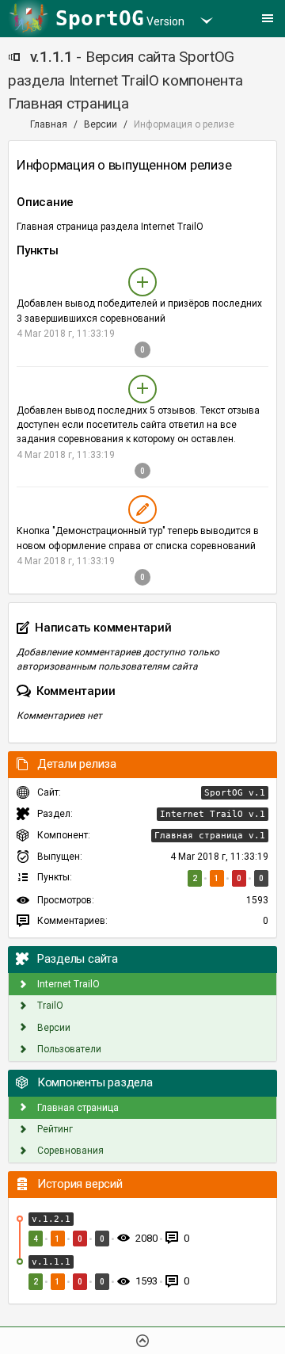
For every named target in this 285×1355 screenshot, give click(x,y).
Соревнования (69, 1150)
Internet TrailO (67, 984)
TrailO (49, 1005)
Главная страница (77, 1107)
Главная (48, 124)
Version (119, 18)
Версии (100, 124)
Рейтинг (54, 1129)
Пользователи (68, 1049)
